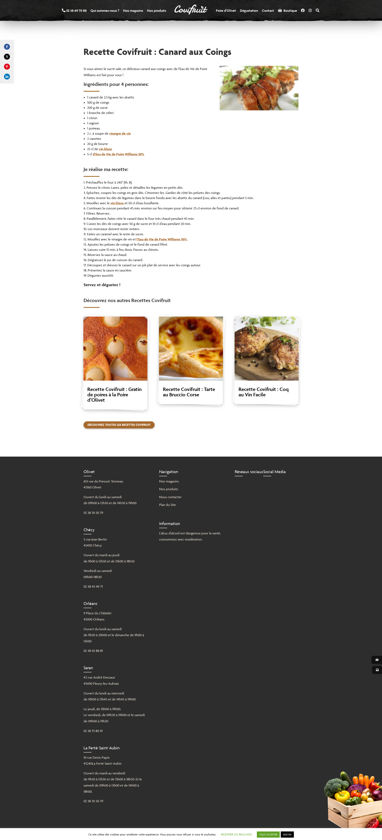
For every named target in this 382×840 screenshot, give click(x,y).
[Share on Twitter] (7, 57)
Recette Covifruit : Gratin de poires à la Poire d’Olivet (114, 394)
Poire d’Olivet (226, 11)
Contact (268, 11)
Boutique (289, 11)
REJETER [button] (287, 834)
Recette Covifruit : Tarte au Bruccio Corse (189, 392)
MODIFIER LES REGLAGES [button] (236, 834)
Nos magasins (133, 11)
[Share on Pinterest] (7, 67)
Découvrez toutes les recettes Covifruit (119, 425)
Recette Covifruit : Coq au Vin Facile (264, 392)
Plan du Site (167, 505)
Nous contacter (170, 497)
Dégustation (249, 11)
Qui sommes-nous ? (105, 11)
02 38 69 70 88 (76, 11)
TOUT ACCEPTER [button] (268, 834)
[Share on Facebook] (7, 47)
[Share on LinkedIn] (7, 77)
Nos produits (156, 11)
